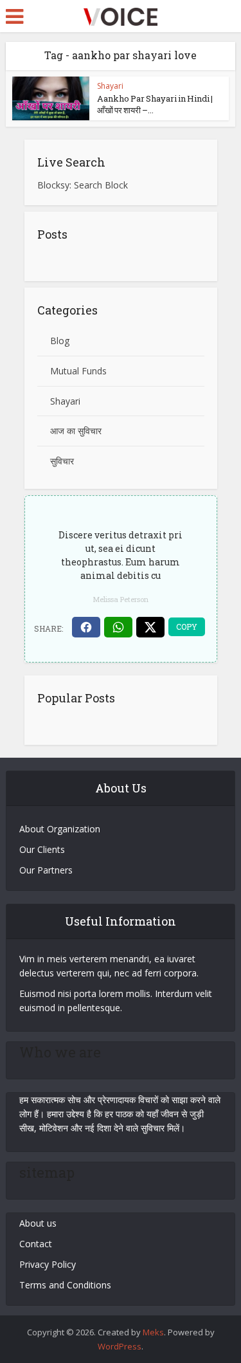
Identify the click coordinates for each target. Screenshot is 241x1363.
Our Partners (46, 870)
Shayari (110, 85)
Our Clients (42, 849)
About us (38, 1223)
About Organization (59, 829)
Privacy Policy (47, 1264)
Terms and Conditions (65, 1285)
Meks (153, 1332)
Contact (35, 1244)
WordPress (119, 1346)
